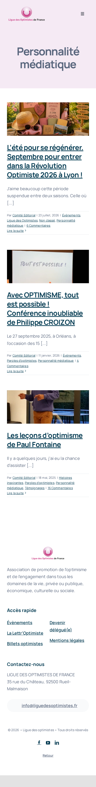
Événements (71, 215)
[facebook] (39, 742)
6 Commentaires (39, 225)
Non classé (47, 220)
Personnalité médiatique (56, 360)
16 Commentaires (60, 488)
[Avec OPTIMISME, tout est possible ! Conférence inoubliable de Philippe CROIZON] (48, 266)
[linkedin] (57, 742)
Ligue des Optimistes (22, 220)
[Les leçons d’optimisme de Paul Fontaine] (48, 407)
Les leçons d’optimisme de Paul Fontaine (45, 439)
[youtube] (48, 742)
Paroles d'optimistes (22, 360)
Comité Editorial (24, 215)
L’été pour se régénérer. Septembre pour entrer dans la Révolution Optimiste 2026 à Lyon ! (45, 161)
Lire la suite (15, 231)
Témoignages (35, 488)
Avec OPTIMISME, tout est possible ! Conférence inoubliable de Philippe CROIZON (45, 308)
